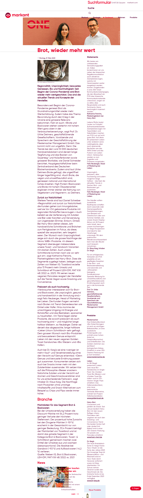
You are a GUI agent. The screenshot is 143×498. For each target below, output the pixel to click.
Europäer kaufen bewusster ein (70, 470)
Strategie (96, 17)
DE (117, 3)
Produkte (133, 17)
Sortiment (109, 17)
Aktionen (121, 17)
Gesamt (122, 3)
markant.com (132, 3)
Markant (85, 17)
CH (112, 3)
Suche (91, 8)
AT (115, 3)
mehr (73, 494)
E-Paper (135, 488)
